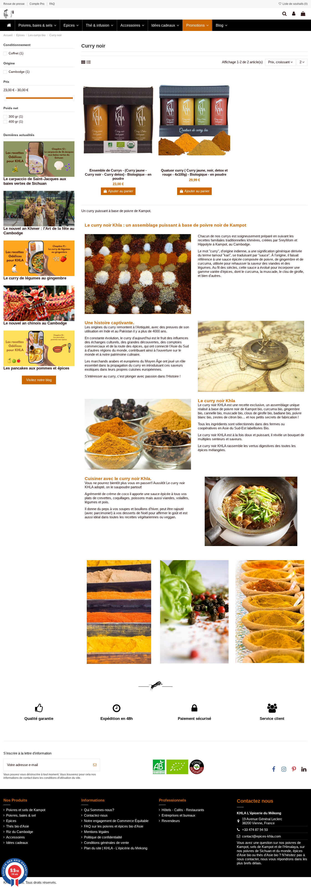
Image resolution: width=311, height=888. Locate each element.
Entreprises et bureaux (178, 815)
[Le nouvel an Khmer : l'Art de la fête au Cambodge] (38, 208)
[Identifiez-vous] (294, 13)
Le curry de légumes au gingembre (34, 278)
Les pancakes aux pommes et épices (36, 368)
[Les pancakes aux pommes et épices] (38, 348)
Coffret (16, 53)
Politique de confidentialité (103, 837)
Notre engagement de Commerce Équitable (116, 821)
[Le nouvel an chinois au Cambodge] (38, 303)
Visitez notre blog (39, 380)
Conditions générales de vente (106, 843)
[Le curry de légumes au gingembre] (38, 258)
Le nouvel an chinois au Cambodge (35, 323)
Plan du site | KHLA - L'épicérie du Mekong (115, 848)
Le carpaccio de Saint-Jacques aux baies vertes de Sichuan (34, 181)
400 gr (16, 121)
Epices (11, 821)
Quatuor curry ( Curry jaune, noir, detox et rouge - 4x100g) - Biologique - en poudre (194, 172)
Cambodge (19, 71)
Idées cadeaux (17, 843)
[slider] (5, 98)
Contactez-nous (96, 815)
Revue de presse (14, 3)
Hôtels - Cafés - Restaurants (183, 810)
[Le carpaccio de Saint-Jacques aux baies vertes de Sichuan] (38, 159)
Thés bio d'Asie (17, 826)
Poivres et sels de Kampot (25, 810)
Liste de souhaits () (295, 3)
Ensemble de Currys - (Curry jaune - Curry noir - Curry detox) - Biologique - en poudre (118, 174)
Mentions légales (96, 832)
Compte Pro (37, 3)
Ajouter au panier (120, 191)
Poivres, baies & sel (21, 815)
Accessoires (15, 837)
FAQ (52, 3)
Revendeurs (171, 821)
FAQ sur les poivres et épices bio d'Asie (113, 826)
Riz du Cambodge (19, 832)
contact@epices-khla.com (261, 836)
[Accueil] (9, 25)
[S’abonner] (95, 765)
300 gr (16, 116)
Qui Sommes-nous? (99, 810)
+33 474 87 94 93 (255, 830)
